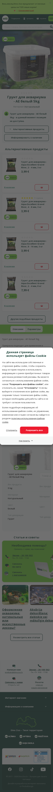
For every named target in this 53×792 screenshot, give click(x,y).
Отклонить (11, 430)
